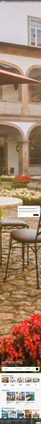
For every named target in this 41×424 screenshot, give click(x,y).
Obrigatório (33, 419)
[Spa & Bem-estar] (20, 380)
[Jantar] (35, 380)
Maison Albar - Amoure (30, 402)
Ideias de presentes (5, 385)
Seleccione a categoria (18, 368)
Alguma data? (29, 368)
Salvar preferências (38, 419)
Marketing (33, 421)
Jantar (36, 384)
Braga (10, 359)
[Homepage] (3, 1)
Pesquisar (37, 369)
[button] (19, 369)
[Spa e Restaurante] (12, 380)
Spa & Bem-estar (20, 385)
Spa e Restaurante (13, 385)
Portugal (6, 359)
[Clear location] (10, 369)
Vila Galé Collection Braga (19, 402)
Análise (32, 420)
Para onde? (6, 368)
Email (19, 213)
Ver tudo (37, 390)
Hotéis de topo (5, 390)
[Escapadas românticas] (28, 380)
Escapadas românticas (28, 385)
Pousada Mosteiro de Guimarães (10, 402)
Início (2, 359)
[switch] (34, 369)
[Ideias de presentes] (5, 380)
